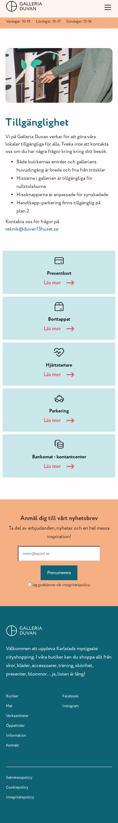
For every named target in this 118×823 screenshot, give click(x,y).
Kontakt (12, 745)
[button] (106, 7)
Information (16, 735)
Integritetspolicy (20, 797)
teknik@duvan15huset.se (31, 229)
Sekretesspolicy (19, 777)
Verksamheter (17, 715)
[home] (24, 6)
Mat (9, 706)
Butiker (12, 696)
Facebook (70, 696)
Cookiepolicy (17, 787)
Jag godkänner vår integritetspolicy (61, 585)
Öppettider (15, 725)
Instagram (70, 706)
